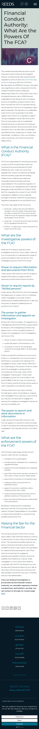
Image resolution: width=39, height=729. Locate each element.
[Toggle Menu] (35, 4)
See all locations (19, 675)
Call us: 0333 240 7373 (19, 690)
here (3, 594)
